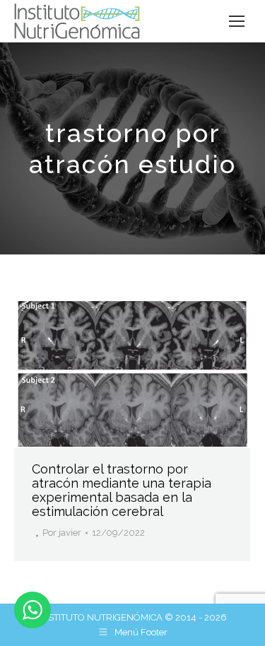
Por (61, 532)
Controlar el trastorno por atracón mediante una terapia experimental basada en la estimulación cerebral (121, 490)
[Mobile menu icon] (237, 21)
